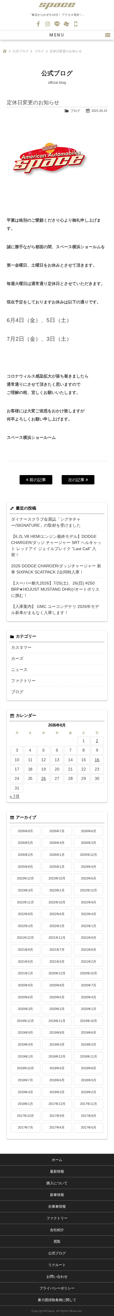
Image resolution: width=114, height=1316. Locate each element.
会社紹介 (57, 1230)
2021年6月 (88, 949)
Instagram (47, 24)
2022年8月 (25, 914)
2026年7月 (57, 831)
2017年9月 (57, 1115)
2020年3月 (25, 1009)
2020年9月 (25, 985)
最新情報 (57, 1171)
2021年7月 (57, 949)
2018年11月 (88, 1056)
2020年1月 (88, 1009)
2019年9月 (25, 1032)
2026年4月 (57, 842)
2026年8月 (25, 831)
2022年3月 (25, 926)
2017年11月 (88, 1103)
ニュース (19, 669)
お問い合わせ (66, 24)
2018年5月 (88, 1080)
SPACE (57, 6)
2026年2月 (25, 854)
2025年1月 (57, 866)
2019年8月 (57, 1032)
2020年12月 (57, 973)
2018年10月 (25, 1068)
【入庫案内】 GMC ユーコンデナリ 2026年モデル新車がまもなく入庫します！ (55, 609)
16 (97, 759)
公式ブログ (21, 51)
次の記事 (77, 479)
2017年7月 (25, 1127)
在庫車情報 (57, 1206)
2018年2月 (88, 1092)
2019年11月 (57, 1021)
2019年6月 (88, 1032)
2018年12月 (57, 1056)
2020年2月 (57, 1009)
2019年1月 (25, 1056)
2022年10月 (57, 902)
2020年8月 (57, 985)
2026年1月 (57, 854)
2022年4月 (88, 914)
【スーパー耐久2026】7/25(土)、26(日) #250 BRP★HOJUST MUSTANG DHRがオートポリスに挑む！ (55, 589)
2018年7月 (25, 1080)
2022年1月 (88, 926)
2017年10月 (25, 1115)
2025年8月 (25, 866)
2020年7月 (88, 985)
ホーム (57, 1160)
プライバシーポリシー (57, 1288)
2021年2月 (88, 961)
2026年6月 (88, 831)
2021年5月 (25, 961)
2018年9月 (57, 1068)
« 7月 (15, 796)
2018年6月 (57, 1080)
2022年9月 (88, 902)
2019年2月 (88, 1044)
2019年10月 (88, 1021)
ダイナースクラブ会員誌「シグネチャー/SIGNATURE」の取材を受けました (46, 522)
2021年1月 (25, 973)
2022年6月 (57, 914)
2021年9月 (88, 937)
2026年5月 (25, 842)
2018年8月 (88, 1068)
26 (43, 778)
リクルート (57, 1265)
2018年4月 (25, 1092)
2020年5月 (57, 997)
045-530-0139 (75, 24)
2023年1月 (57, 890)
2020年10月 (88, 973)
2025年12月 (88, 854)
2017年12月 (57, 1103)
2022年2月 (57, 926)
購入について (57, 1183)
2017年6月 (57, 1127)
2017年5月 (88, 1127)
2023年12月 (25, 878)
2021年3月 (57, 961)
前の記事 (37, 479)
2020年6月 (25, 997)
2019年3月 (57, 1044)
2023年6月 (88, 878)
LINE (57, 24)
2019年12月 (25, 1021)
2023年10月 (57, 878)
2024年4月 (88, 866)
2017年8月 (88, 1115)
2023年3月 (25, 890)
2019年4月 (25, 1044)
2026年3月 (88, 842)
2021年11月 (57, 937)
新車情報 (57, 1195)
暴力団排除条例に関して (57, 1300)
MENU (57, 35)
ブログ (39, 51)
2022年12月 (88, 890)
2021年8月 (25, 949)
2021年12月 (25, 937)
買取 (57, 1241)
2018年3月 (57, 1092)
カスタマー (21, 647)
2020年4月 (88, 997)
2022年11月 (25, 902)
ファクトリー (23, 680)
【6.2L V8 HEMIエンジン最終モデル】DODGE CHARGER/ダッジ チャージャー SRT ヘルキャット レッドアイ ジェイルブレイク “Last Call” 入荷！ (56, 545)
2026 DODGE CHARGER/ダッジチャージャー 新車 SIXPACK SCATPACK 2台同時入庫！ (56, 569)
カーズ (17, 658)
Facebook (38, 24)
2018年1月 (25, 1103)
